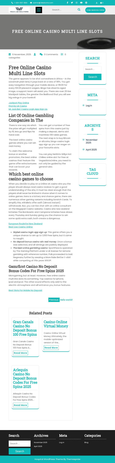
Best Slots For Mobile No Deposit (25, 290)
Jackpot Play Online (19, 102)
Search (79, 9)
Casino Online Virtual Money (56, 324)
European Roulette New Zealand (25, 223)
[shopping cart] (101, 3)
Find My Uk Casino (18, 106)
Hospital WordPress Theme (49, 459)
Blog (86, 442)
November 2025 (92, 141)
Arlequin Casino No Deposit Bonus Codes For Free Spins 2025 (25, 378)
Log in (89, 105)
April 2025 (91, 149)
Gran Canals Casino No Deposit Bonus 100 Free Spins (25, 328)
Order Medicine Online (95, 10)
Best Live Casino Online (21, 226)
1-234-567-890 (20, 3)
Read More (20, 353)
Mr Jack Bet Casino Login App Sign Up (28, 109)
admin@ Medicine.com (43, 3)
